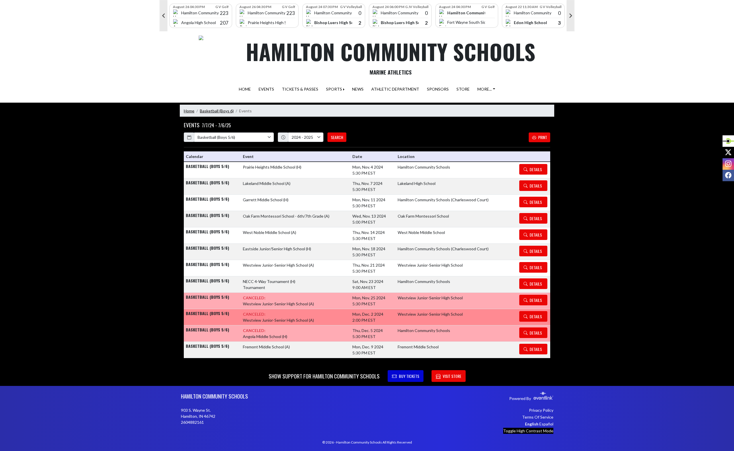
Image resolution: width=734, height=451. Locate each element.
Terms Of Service (537, 417)
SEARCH (337, 137)
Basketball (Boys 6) (217, 110)
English (531, 423)
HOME (245, 89)
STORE (463, 89)
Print (542, 137)
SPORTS (334, 89)
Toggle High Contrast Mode (528, 430)
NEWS (358, 89)
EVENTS (266, 89)
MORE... (484, 89)
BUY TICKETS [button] (409, 376)
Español (546, 423)
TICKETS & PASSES (300, 89)
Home (189, 110)
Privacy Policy (541, 410)
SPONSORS (438, 89)
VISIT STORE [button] (452, 376)
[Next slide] (571, 16)
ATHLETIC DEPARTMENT (395, 89)
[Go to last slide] (163, 16)
